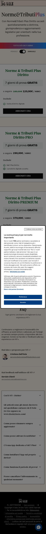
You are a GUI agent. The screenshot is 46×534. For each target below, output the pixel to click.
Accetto (23, 302)
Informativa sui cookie (17, 271)
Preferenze (23, 297)
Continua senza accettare (33, 229)
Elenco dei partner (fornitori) (14, 289)
